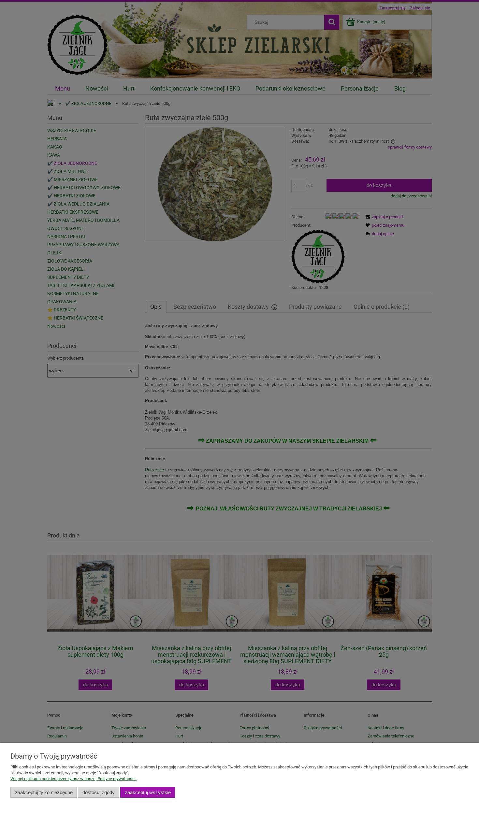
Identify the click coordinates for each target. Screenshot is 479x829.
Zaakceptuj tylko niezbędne (44, 792)
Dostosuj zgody (98, 792)
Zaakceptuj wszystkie (148, 792)
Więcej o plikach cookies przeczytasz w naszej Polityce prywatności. (73, 778)
